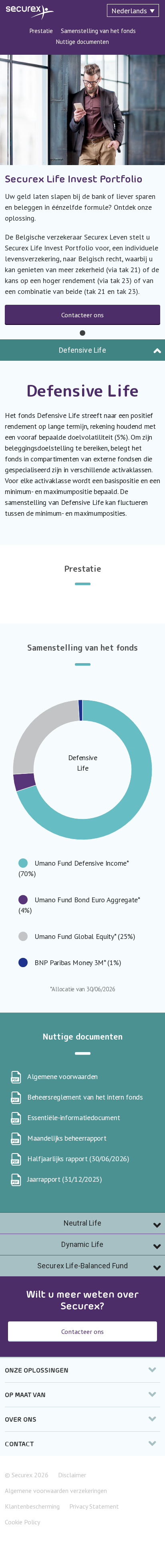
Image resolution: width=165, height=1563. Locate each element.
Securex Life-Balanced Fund (82, 1265)
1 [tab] (82, 333)
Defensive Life (82, 350)
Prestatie (41, 31)
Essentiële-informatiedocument (73, 1117)
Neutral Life (82, 1223)
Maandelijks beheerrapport (67, 1138)
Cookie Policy (22, 1522)
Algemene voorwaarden (62, 1076)
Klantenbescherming (32, 1506)
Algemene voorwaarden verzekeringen (56, 1491)
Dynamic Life (82, 1244)
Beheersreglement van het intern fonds (85, 1097)
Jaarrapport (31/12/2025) (64, 1179)
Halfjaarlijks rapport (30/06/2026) (78, 1158)
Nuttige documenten (82, 41)
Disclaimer (72, 1475)
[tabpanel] (82, 197)
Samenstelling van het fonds (98, 31)
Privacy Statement (94, 1506)
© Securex (26, 1475)
